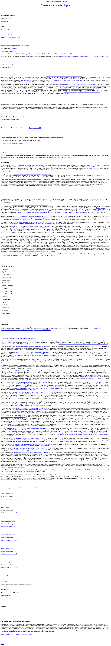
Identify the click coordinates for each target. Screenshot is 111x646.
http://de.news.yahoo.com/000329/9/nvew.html (20, 634)
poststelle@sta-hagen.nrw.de (12, 34)
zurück (2, 644)
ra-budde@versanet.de (10, 598)
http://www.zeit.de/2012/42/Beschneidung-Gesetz (88, 378)
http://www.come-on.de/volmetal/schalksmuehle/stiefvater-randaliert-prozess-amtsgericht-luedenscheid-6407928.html (50, 329)
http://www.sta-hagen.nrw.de (12, 37)
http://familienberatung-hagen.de (9, 513)
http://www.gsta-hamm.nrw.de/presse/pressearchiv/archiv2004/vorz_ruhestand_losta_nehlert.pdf (83, 344)
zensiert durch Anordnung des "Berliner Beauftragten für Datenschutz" (64, 76)
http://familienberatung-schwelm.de (10, 540)
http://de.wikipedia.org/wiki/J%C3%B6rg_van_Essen (23, 379)
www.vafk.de (67, 157)
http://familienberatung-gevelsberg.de (10, 499)
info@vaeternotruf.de (19, 143)
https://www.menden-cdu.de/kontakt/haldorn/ (78, 185)
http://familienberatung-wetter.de (9, 554)
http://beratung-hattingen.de (8, 526)
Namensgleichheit (24, 80)
